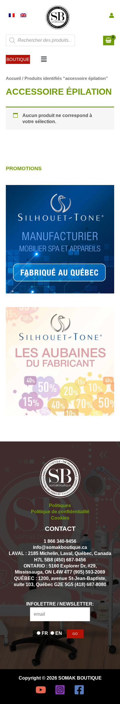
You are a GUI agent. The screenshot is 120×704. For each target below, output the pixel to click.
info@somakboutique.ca (60, 547)
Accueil (13, 78)
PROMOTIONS (24, 168)
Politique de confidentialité (60, 511)
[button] (18, 59)
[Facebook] (79, 690)
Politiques (60, 505)
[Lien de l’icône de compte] (111, 15)
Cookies (60, 517)
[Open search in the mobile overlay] (40, 40)
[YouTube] (41, 690)
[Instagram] (60, 690)
